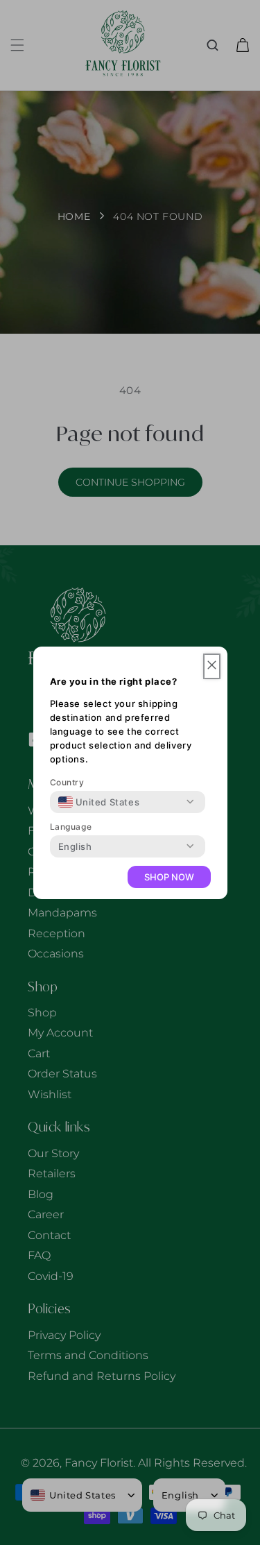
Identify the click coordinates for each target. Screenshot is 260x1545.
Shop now (169, 876)
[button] (212, 666)
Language (71, 826)
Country (67, 782)
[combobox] (99, 802)
